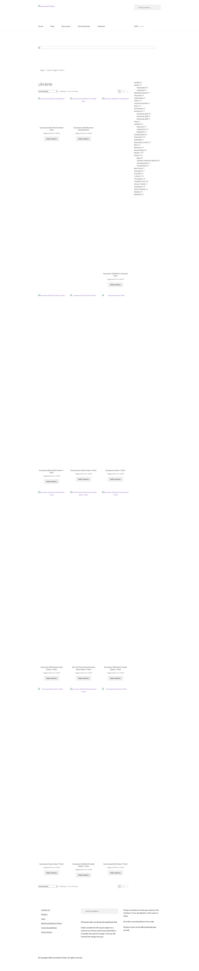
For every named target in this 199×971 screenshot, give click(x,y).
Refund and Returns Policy (51, 923)
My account (66, 26)
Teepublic (101, 26)
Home (40, 26)
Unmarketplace (84, 26)
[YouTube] (109, 38)
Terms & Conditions (49, 927)
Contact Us (45, 910)
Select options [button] (51, 139)
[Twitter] (96, 38)
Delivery (44, 914)
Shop (52, 26)
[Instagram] (102, 38)
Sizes (43, 919)
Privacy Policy (46, 932)
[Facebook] (90, 38)
